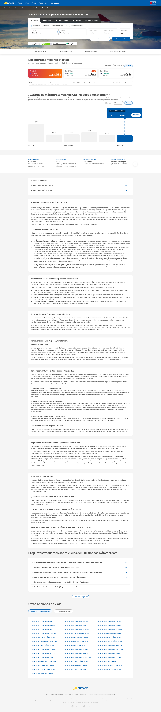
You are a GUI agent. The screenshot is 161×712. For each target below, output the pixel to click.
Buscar (136, 115)
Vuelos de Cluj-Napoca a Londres (43, 653)
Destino (62, 31)
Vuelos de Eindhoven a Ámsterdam (110, 633)
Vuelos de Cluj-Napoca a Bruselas (44, 649)
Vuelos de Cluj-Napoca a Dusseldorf (77, 649)
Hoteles (27, 3)
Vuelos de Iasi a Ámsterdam (107, 661)
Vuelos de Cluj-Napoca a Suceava (44, 625)
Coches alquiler (54, 3)
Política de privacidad (80, 694)
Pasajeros (124, 30)
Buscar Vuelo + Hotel (100, 39)
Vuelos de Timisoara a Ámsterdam (44, 661)
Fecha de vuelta (109, 31)
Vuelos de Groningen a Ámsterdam (77, 637)
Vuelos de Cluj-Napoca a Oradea (76, 621)
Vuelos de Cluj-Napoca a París (42, 657)
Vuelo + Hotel (43, 3)
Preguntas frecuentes (118, 51)
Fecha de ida (93, 31)
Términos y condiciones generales (54, 694)
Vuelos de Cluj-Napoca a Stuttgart (110, 657)
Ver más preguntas (81, 597)
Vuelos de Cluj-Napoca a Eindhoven (110, 645)
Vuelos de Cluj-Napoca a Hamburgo (110, 653)
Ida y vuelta (118, 65)
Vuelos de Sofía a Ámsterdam (75, 669)
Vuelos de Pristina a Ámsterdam (43, 673)
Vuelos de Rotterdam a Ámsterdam (77, 633)
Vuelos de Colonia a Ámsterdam (43, 645)
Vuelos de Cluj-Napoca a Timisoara (110, 621)
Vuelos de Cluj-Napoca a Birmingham (78, 657)
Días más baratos (66, 51)
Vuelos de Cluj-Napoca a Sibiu (42, 621)
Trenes (34, 3)
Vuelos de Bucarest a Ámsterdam (43, 665)
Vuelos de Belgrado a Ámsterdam (76, 665)
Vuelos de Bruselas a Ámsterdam (109, 637)
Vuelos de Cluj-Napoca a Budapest (110, 629)
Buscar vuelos (121, 39)
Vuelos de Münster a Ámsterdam (76, 641)
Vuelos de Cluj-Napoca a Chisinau (44, 633)
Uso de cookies (69, 694)
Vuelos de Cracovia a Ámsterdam (109, 669)
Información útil (91, 51)
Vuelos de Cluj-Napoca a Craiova (109, 625)
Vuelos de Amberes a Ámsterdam (43, 637)
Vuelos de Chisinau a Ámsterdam (43, 669)
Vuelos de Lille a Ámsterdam (75, 645)
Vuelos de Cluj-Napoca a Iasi (42, 629)
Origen (34, 31)
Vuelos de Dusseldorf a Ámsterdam (44, 641)
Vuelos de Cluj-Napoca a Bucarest (77, 629)
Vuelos (20, 3)
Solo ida (128, 65)
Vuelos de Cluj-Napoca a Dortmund (110, 649)
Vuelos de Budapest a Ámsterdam (110, 665)
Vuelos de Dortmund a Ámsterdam (110, 641)
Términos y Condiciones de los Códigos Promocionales (101, 694)
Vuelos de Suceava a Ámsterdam (76, 661)
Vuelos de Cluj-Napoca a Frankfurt (77, 653)
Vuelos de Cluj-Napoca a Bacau (76, 625)
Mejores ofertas (40, 51)
